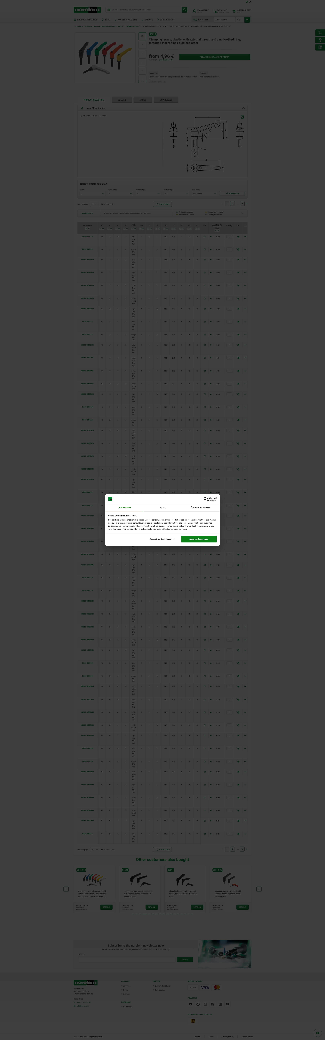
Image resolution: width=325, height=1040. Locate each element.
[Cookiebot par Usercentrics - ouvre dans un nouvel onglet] (206, 499)
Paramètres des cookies (160, 539)
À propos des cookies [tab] (200, 507)
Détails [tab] (162, 507)
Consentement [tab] (124, 507)
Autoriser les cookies (198, 539)
